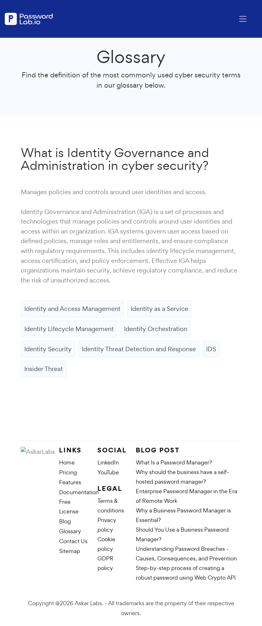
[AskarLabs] (40, 452)
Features (70, 482)
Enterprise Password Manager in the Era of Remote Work (186, 495)
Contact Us (73, 541)
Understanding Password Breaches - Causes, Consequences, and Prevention (186, 553)
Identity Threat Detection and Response (139, 349)
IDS (211, 349)
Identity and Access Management (72, 309)
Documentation (79, 492)
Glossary (70, 531)
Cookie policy (106, 543)
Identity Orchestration (155, 329)
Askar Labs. (89, 603)
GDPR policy (105, 563)
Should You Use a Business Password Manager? (182, 534)
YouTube (108, 472)
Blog (65, 521)
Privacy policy (106, 524)
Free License (69, 506)
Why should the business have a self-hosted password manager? (182, 476)
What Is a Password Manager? (174, 462)
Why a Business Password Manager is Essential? (183, 515)
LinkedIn (108, 462)
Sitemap (69, 551)
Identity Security (48, 349)
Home (67, 462)
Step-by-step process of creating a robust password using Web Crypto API (186, 572)
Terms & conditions (110, 505)
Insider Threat (43, 369)
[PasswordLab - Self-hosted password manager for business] (29, 19)
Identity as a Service (159, 309)
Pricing (68, 472)
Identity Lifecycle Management (69, 329)
